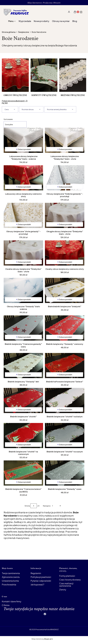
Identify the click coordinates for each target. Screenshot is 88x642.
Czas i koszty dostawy (70, 579)
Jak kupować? (37, 584)
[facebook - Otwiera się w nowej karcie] (45, 614)
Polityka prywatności (41, 577)
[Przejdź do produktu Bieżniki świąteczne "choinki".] (23, 400)
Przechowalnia (9, 584)
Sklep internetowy (41, 639)
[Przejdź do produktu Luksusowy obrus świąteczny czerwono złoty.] (23, 177)
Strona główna (8, 32)
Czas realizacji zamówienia (66, 584)
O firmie (6, 605)
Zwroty (62, 589)
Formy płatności (67, 576)
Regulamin (36, 573)
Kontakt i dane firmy (11, 601)
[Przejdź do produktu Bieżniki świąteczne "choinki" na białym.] (64, 400)
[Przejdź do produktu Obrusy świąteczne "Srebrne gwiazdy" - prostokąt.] (64, 177)
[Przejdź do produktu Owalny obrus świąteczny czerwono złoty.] (64, 253)
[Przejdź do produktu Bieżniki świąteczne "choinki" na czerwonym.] (23, 435)
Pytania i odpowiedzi (41, 580)
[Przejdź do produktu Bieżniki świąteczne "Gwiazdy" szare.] (64, 473)
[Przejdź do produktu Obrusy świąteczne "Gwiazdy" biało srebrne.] (23, 290)
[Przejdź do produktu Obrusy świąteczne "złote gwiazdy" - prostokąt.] (23, 215)
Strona (27, 506)
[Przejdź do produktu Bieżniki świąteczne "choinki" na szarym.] (64, 435)
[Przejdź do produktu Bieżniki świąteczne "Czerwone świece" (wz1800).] (23, 473)
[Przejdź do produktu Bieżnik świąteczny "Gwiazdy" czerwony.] (64, 328)
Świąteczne (23, 32)
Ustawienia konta (10, 580)
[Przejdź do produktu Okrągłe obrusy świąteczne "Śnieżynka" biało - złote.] (64, 215)
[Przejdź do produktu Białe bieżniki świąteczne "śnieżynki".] (64, 290)
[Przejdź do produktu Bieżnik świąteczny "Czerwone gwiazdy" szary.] (23, 328)
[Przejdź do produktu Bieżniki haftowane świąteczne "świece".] (64, 365)
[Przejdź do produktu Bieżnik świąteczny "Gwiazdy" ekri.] (23, 365)
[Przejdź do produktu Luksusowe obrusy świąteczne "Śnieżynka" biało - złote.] (64, 140)
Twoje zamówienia (11, 573)
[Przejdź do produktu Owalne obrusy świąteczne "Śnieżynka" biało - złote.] (23, 253)
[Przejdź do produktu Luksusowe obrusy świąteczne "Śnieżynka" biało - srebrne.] (23, 140)
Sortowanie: (8, 119)
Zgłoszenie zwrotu (11, 577)
